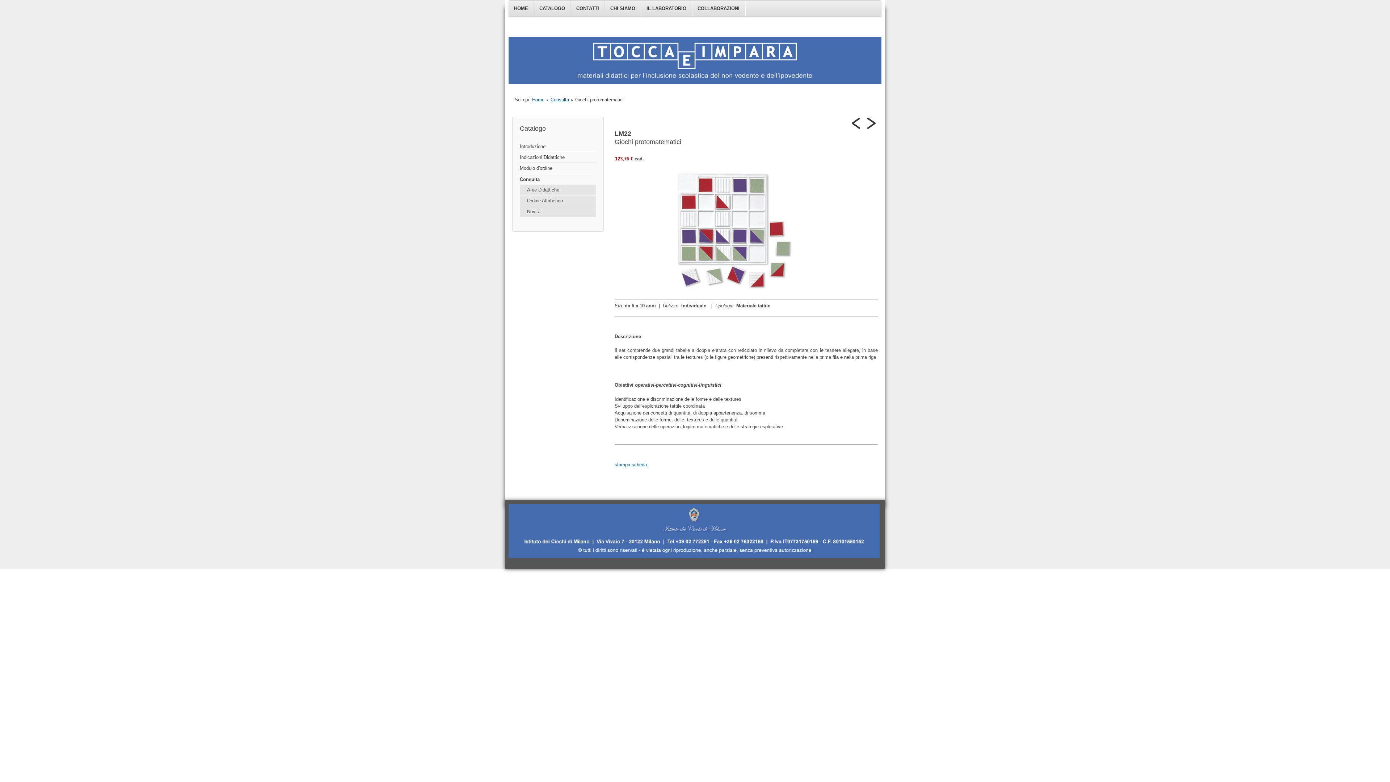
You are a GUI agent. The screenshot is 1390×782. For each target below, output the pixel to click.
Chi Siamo (622, 8)
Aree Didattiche (543, 190)
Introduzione (533, 146)
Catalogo (552, 8)
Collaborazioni (719, 8)
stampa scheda (631, 464)
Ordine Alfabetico (545, 200)
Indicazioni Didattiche (542, 157)
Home (521, 8)
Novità (533, 211)
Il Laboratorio (666, 8)
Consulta (560, 99)
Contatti (587, 8)
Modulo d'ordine (536, 168)
